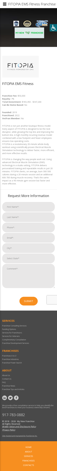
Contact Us (6, 379)
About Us (6, 375)
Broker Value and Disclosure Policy (19, 426)
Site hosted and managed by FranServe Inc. (19, 436)
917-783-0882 (13, 415)
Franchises (28, 460)
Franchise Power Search (12, 363)
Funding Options (9, 329)
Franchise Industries (10, 359)
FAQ (4, 382)
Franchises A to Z (9, 356)
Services (28, 456)
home (28, 447)
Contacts (28, 465)
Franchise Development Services (15, 343)
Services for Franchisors (12, 332)
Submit (28, 301)
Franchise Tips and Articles (13, 389)
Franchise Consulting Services (14, 326)
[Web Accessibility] (53, 27)
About (28, 451)
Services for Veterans (11, 336)
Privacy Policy (8, 429)
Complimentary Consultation (14, 339)
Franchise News (8, 386)
